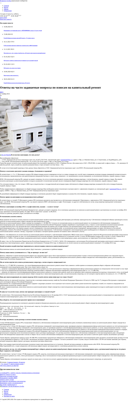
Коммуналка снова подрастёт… (11, 75)
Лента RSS (3, 17)
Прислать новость (6, 19)
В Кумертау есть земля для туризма (12, 68)
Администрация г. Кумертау (16, 362)
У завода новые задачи (16, 364)
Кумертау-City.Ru (5, 1)
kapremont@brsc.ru (66, 160)
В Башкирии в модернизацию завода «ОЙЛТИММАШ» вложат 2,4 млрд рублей (23, 30)
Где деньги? (5, 364)
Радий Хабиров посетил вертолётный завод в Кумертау (17, 82)
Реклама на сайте (9, 396)
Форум (6, 7)
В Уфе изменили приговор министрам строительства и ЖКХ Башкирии (20, 45)
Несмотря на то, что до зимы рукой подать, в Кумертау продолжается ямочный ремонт (24, 53)
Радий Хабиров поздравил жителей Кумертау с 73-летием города (19, 38)
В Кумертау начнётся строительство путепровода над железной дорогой (21, 60)
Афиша (6, 9)
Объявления (8, 11)
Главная (6, 5)
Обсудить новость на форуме (9, 365)
